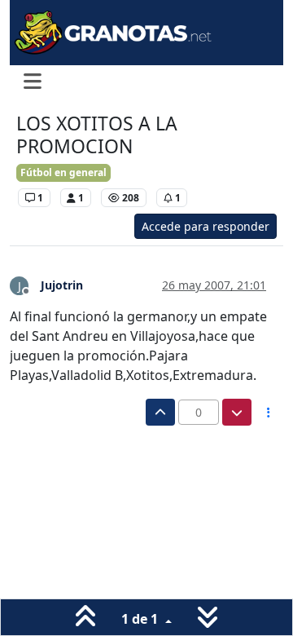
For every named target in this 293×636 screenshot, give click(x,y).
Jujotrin (62, 285)
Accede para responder (205, 226)
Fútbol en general (63, 172)
